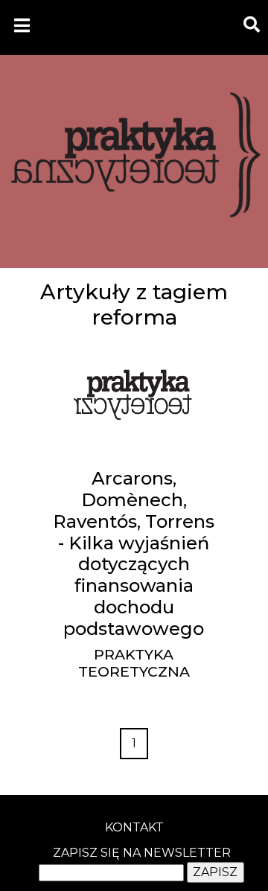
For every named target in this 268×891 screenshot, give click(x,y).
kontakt (134, 827)
